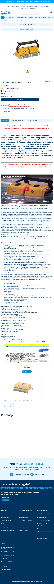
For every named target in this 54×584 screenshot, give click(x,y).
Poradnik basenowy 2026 (43, 514)
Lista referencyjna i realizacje (44, 531)
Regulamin (3, 523)
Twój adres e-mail (5, 497)
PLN (22, 8)
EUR (20, 8)
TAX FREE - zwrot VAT (24, 527)
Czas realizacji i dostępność (25, 520)
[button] (38, 12)
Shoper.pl (40, 581)
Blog (38, 528)
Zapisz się (5, 500)
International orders (23, 523)
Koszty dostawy (22, 514)
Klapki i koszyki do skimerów (44, 520)
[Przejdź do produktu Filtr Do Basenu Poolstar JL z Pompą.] (21, 428)
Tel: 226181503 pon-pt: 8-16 (7, 551)
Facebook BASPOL (5, 566)
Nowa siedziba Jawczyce (43, 538)
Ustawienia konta (5, 517)
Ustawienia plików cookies (7, 530)
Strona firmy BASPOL (6, 569)
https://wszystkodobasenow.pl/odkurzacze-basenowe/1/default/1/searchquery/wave (27, 128)
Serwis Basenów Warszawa (7, 555)
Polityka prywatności (6, 527)
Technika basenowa (14, 20)
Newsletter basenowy (6, 520)
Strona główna (4, 20)
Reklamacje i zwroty (23, 530)
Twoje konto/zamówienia (7, 514)
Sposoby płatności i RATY (25, 517)
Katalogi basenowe (41, 517)
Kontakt (3, 573)
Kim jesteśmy (4, 558)
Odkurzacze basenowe (25, 20)
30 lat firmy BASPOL (41, 535)
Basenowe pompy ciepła (27, 29)
